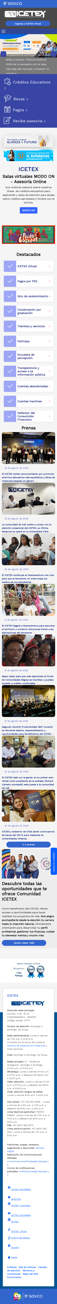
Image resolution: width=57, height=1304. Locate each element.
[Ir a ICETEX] (25, 14)
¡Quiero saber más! (24, 943)
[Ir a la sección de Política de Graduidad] (28, 234)
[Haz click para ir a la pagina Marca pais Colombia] (18, 1296)
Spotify (15, 1247)
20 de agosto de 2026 (16, 771)
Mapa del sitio (30, 1274)
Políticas (11, 1267)
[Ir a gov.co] (13, 3)
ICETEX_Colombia (20, 1205)
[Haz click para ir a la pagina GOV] (33, 1296)
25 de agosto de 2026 (16, 468)
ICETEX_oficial (19, 1231)
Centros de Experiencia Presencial (26, 1045)
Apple (14, 1257)
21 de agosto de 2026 (16, 619)
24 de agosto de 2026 (16, 569)
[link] (28, 468)
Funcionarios (14, 1277)
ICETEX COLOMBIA (21, 1189)
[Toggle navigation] (4, 31)
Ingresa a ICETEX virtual (28, 23)
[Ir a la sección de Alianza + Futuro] (28, 140)
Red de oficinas (27, 1267)
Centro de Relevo (20, 1237)
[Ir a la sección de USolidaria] (28, 155)
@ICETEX (16, 1199)
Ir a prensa (29, 844)
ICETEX (15, 1221)
